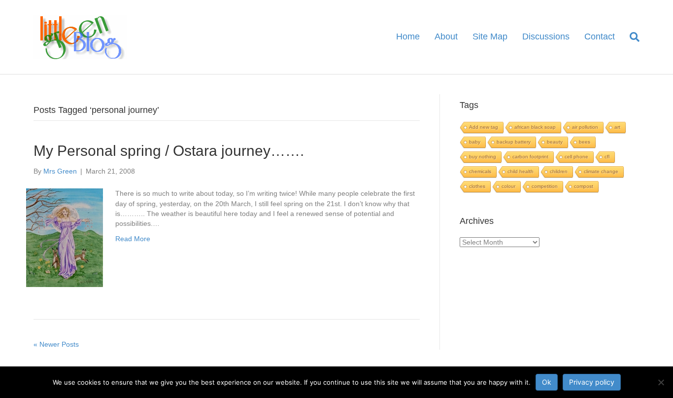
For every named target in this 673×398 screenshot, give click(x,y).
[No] (661, 382)
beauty (555, 142)
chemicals (480, 171)
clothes (477, 186)
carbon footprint (530, 156)
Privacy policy (591, 382)
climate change (601, 171)
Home (408, 36)
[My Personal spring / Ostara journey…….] (64, 237)
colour (508, 186)
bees (584, 142)
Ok (546, 382)
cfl (607, 156)
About (446, 36)
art (617, 127)
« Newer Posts (56, 344)
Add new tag (483, 127)
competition (545, 186)
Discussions (546, 36)
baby (474, 142)
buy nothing (482, 156)
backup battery (514, 142)
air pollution (585, 127)
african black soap (535, 127)
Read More (132, 239)
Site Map (489, 36)
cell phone (576, 156)
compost (583, 186)
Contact (599, 36)
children (559, 171)
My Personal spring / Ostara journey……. (169, 151)
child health (520, 171)
